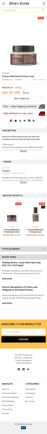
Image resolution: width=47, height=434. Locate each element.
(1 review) (18, 80)
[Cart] (44, 3)
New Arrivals (30, 389)
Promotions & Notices (10, 397)
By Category (30, 393)
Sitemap (5, 413)
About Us (5, 389)
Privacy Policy (7, 405)
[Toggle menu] (3, 3)
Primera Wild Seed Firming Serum (35, 231)
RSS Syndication (8, 401)
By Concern (30, 401)
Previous (41, 196)
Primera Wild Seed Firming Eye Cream (12, 231)
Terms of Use (7, 409)
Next (45, 196)
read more (7, 279)
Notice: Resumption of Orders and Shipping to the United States (19, 288)
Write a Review (39, 80)
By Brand (29, 397)
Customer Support (9, 393)
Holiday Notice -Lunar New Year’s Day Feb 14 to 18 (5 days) (21, 264)
